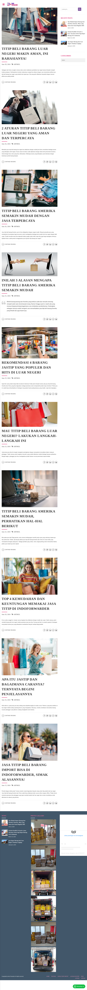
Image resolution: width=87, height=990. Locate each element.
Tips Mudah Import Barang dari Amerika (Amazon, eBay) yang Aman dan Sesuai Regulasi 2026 (76, 23)
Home (47, 976)
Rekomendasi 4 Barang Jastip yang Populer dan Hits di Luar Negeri (26, 367)
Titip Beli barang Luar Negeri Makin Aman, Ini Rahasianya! (25, 53)
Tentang (53, 976)
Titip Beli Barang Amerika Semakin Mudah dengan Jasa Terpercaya (28, 216)
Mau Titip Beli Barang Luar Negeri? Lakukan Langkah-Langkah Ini (29, 436)
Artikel (17, 64)
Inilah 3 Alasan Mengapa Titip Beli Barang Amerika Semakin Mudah (28, 285)
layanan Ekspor (74, 976)
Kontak (83, 978)
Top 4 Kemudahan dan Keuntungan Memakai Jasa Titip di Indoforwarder (29, 604)
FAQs (82, 976)
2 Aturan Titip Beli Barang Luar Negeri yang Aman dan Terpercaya (28, 133)
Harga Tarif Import (63, 976)
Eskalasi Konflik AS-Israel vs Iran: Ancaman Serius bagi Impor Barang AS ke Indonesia (76, 33)
